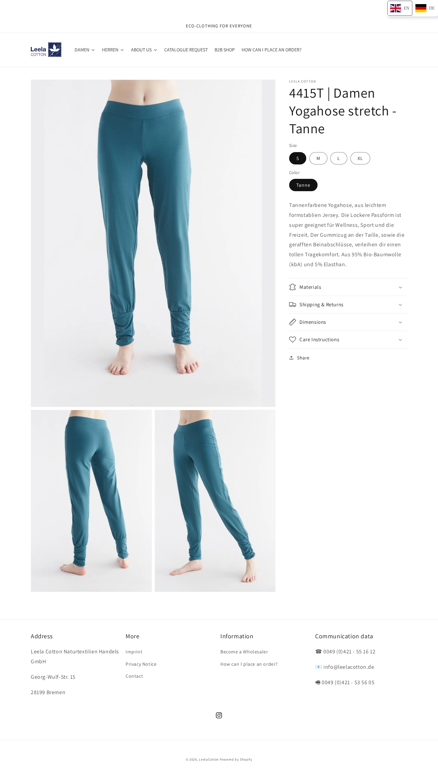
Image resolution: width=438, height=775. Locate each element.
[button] (348, 287)
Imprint (134, 652)
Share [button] (303, 358)
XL (360, 158)
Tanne (303, 185)
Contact (134, 676)
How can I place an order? (249, 664)
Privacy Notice (141, 664)
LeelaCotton (209, 759)
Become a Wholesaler (244, 652)
